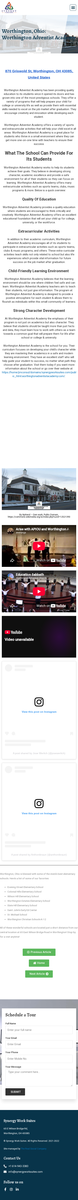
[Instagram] (11, 1189)
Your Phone (11, 1052)
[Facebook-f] (5, 1189)
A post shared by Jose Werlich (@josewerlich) (39, 753)
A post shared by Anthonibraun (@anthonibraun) (39, 854)
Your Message (13, 1066)
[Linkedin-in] (17, 1189)
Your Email (11, 1038)
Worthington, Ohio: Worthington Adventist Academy (38, 34)
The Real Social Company (33, 1148)
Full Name (10, 1023)
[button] (73, 7)
